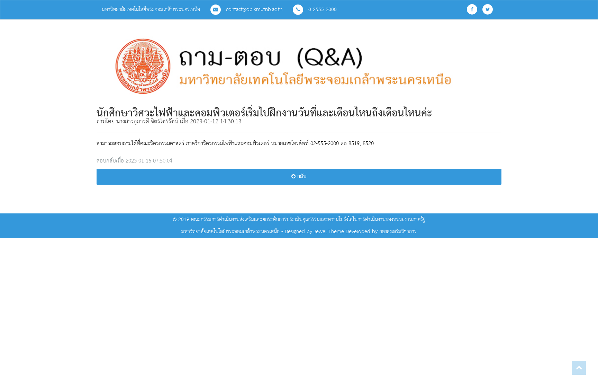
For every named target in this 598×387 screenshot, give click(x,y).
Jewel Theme (329, 231)
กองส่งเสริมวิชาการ (398, 231)
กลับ (301, 177)
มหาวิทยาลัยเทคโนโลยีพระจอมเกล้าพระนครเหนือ (151, 9)
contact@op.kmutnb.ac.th (253, 9)
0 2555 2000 (322, 9)
